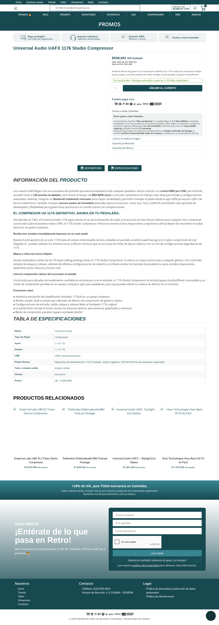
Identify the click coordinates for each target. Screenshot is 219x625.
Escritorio (60, 374)
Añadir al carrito (162, 88)
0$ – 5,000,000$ (63, 380)
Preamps (65, 14)
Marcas (196, 14)
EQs (133, 14)
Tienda (51, 2)
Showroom (77, 2)
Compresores (155, 14)
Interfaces (113, 14)
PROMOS (110, 24)
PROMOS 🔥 (24, 14)
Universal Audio (63, 330)
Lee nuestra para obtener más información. (157, 565)
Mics (45, 14)
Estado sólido (62, 368)
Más (177, 14)
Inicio (19, 2)
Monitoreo (89, 14)
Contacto (103, 2)
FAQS (90, 2)
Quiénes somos (34, 2)
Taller (63, 2)
